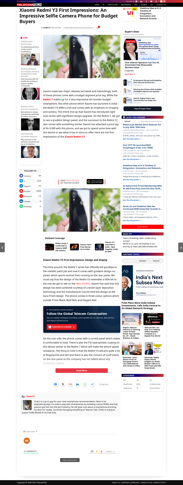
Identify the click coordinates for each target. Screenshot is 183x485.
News (97, 5)
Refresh (127, 121)
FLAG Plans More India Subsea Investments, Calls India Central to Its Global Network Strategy (141, 305)
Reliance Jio (127, 388)
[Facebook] (55, 384)
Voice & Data (113, 5)
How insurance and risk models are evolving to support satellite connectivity (29, 82)
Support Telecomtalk (27, 1)
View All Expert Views (142, 109)
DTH (136, 5)
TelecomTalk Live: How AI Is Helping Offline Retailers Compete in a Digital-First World (152, 331)
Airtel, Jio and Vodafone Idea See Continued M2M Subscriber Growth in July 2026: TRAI (141, 207)
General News (155, 388)
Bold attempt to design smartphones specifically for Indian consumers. (30, 114)
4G (151, 380)
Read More (81, 370)
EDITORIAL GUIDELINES (130, 482)
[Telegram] (92, 384)
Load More (143, 227)
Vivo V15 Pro (83, 283)
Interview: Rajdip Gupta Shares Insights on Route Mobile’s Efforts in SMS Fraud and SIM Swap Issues (152, 362)
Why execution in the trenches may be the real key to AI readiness (30, 141)
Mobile (144, 5)
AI (103, 5)
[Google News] (104, 384)
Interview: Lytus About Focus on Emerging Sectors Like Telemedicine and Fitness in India (131, 361)
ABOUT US (116, 482)
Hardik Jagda (26, 41)
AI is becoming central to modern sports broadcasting (30, 49)
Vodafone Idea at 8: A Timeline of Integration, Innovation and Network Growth (150, 13)
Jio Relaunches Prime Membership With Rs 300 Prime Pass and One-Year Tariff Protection (142, 187)
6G (124, 380)
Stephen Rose (27, 134)
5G (138, 380)
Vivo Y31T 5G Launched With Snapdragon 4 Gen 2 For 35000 (138, 146)
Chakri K (46, 27)
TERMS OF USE (146, 482)
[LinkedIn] (77, 384)
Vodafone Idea (155, 384)
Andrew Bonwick (28, 69)
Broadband (126, 5)
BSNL (139, 384)
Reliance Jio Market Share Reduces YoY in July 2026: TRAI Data (142, 126)
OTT (151, 5)
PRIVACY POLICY (160, 482)
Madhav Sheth (27, 106)
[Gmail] (70, 384)
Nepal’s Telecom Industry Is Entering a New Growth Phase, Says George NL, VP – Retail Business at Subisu (131, 332)
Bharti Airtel (127, 384)
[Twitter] (62, 384)
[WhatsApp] (84, 384)
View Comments (70, 460)
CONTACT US (161, 5)
